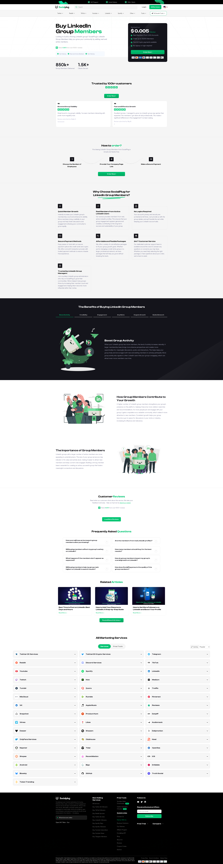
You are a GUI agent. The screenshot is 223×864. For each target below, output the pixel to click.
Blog (118, 836)
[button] (165, 7)
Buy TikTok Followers (99, 810)
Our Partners (121, 826)
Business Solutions (122, 823)
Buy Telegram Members (100, 836)
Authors (119, 849)
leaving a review (125, 503)
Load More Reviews (111, 519)
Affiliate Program (122, 830)
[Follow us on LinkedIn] (145, 802)
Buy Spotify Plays (98, 823)
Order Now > (147, 52)
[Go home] (62, 7)
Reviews (119, 843)
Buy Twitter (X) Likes (99, 817)
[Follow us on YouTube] (138, 802)
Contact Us (120, 816)
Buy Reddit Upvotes (99, 813)
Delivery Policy (163, 858)
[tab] (104, 646)
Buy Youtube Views (98, 833)
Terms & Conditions (154, 858)
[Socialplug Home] (63, 798)
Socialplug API (121, 833)
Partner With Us (121, 820)
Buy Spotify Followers (99, 826)
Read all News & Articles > (111, 620)
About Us (119, 840)
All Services (96, 803)
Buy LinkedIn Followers (100, 820)
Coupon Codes (121, 846)
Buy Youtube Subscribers (100, 830)
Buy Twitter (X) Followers (100, 807)
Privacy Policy (144, 858)
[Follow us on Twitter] (142, 802)
